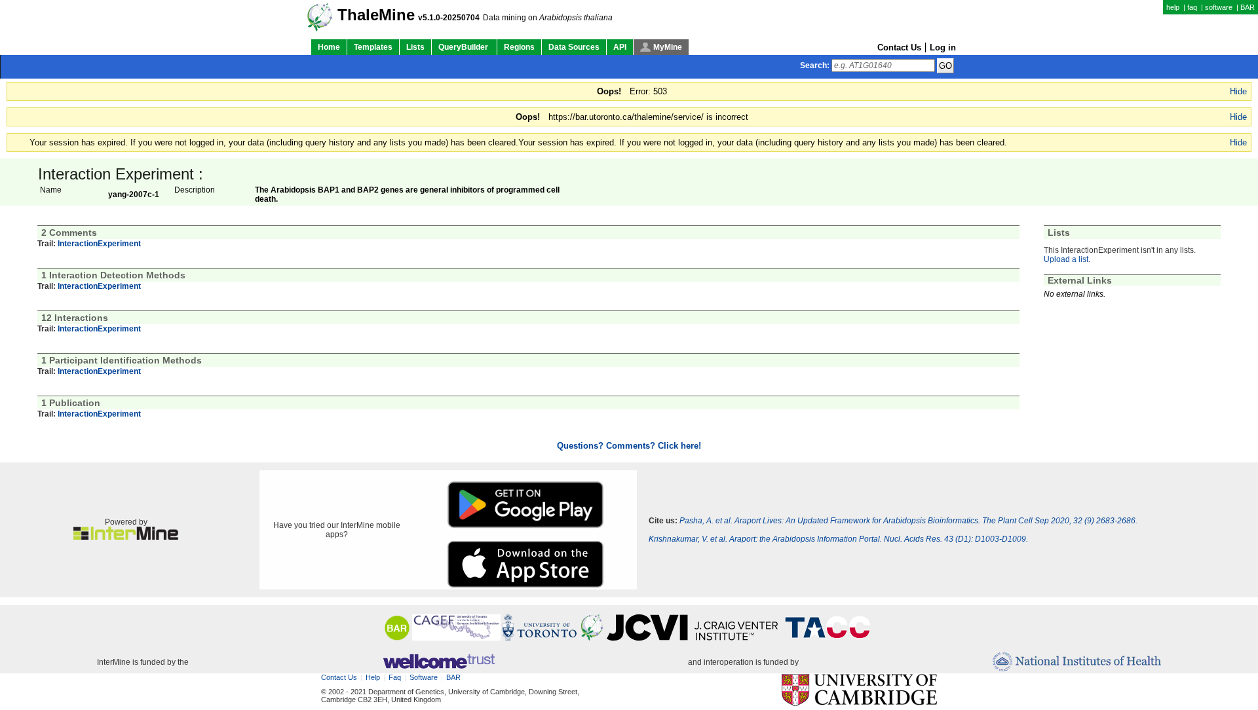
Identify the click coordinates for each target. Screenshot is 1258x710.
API (619, 47)
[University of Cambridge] (859, 690)
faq (1192, 7)
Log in (943, 47)
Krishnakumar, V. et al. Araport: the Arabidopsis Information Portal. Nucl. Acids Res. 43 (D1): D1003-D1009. (838, 539)
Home (329, 47)
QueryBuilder (464, 47)
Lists (415, 47)
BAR (1247, 7)
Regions (519, 47)
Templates (373, 47)
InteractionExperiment (99, 243)
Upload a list (1066, 259)
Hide (1238, 91)
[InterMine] (125, 537)
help (1172, 7)
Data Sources (574, 47)
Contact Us (899, 47)
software (1218, 7)
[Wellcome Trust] (439, 662)
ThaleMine (376, 15)
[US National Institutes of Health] (1077, 662)
